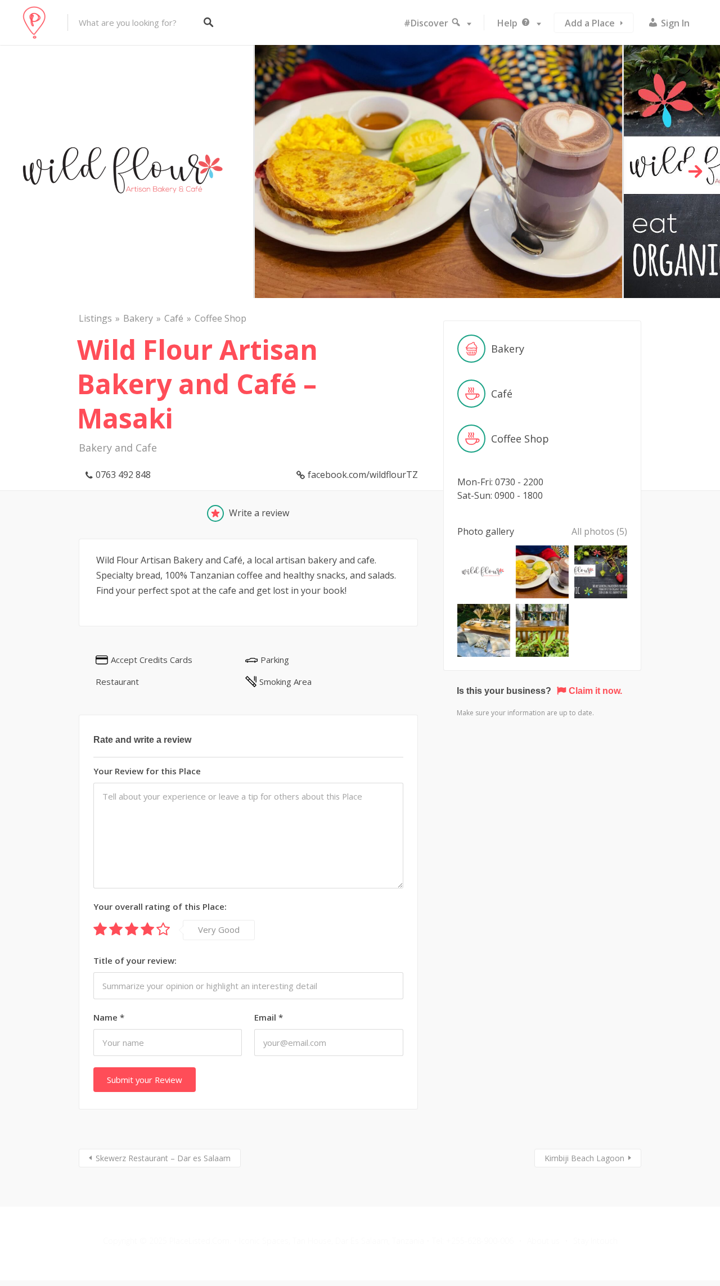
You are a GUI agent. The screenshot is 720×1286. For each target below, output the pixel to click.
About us (543, 1240)
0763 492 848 (123, 474)
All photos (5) (599, 531)
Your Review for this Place (147, 771)
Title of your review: (135, 960)
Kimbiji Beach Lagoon (584, 1158)
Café (173, 318)
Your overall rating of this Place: (160, 906)
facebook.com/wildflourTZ (363, 474)
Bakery (138, 318)
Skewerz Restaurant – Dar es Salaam (163, 1158)
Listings (95, 318)
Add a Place (590, 23)
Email (268, 1017)
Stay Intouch (595, 1240)
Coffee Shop (220, 318)
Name (108, 1017)
